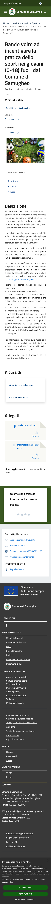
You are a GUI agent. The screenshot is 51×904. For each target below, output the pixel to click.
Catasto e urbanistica (16, 695)
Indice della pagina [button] (17, 172)
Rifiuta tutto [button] (25, 894)
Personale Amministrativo (18, 659)
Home (6, 23)
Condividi (10, 108)
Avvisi (25, 23)
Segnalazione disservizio (17, 837)
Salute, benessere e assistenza (20, 731)
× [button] (48, 861)
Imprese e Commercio (16, 687)
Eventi (9, 777)
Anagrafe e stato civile (16, 677)
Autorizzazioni (12, 735)
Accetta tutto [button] (25, 887)
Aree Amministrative (16, 642)
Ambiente (10, 726)
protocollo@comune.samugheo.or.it (21, 279)
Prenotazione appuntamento (19, 833)
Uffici (8, 646)
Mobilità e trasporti (15, 703)
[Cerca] (45, 11)
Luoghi (9, 772)
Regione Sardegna (12, 3)
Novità (16, 23)
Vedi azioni (23, 108)
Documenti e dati (14, 663)
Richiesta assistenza (15, 846)
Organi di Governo (14, 637)
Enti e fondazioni (14, 650)
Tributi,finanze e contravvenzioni (21, 722)
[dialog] (25, 881)
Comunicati (11, 756)
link (11, 882)
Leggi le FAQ (12, 842)
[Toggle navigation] (5, 11)
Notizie (9, 751)
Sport (34, 23)
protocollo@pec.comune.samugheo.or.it (25, 811)
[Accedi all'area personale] (40, 3)
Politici (9, 655)
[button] (25, 899)
